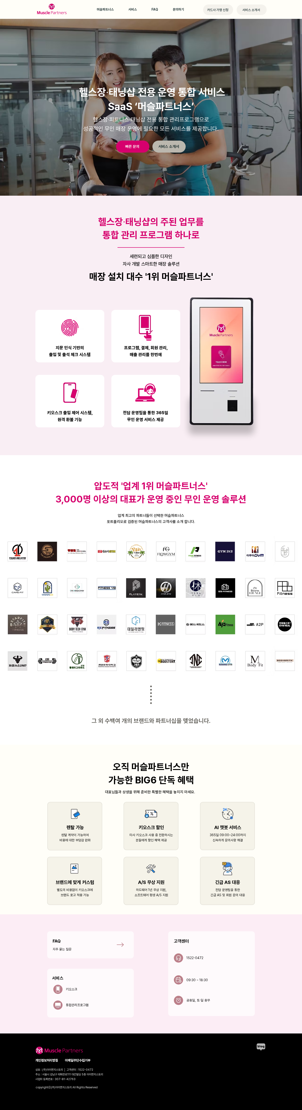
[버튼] (90, 944)
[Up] (261, 1047)
